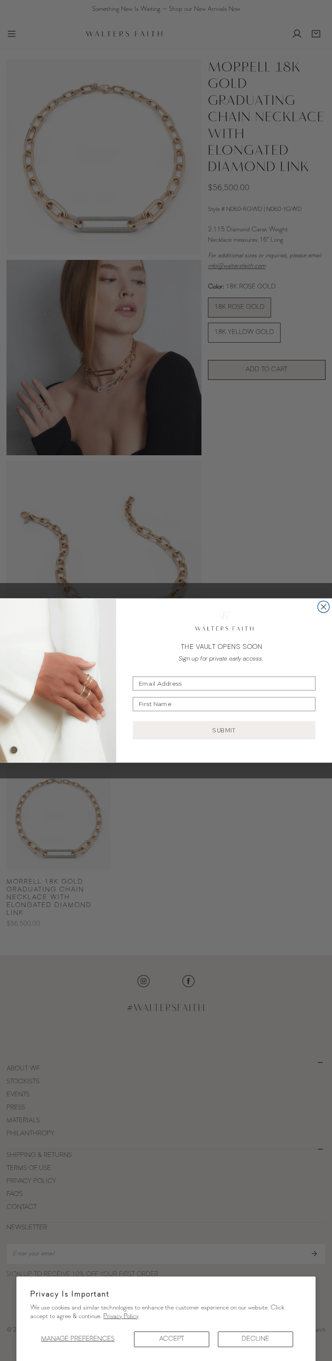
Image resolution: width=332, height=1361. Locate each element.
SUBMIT (224, 730)
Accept (171, 1339)
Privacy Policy (120, 1316)
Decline (255, 1339)
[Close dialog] (323, 606)
